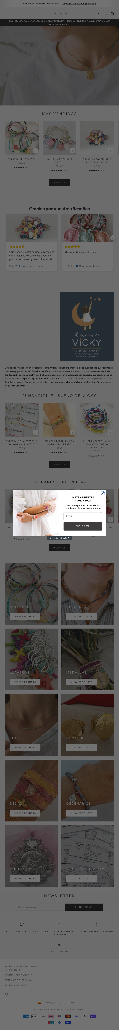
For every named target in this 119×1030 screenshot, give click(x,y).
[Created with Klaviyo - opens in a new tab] (59, 538)
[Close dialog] (103, 493)
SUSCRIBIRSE (82, 526)
